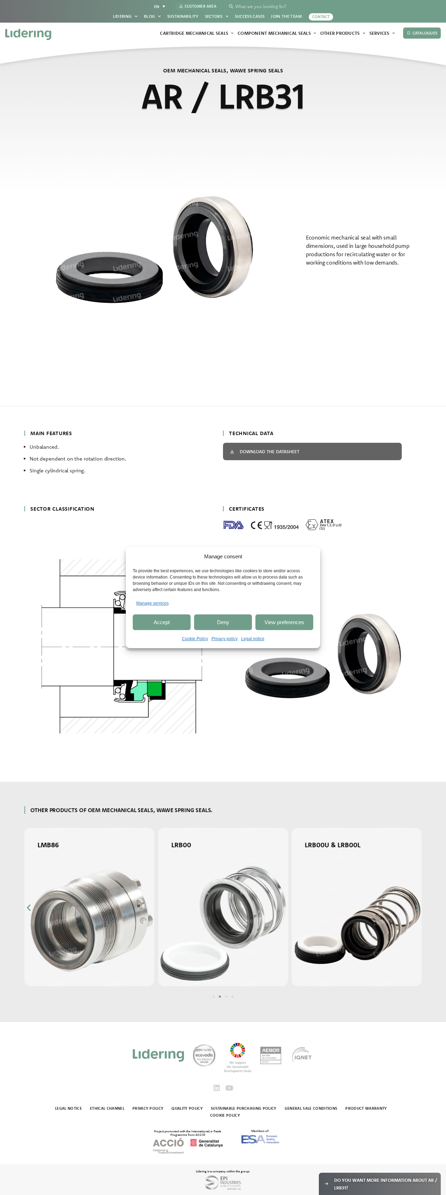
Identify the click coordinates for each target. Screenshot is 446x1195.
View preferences (284, 622)
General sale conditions (311, 1108)
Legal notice (252, 638)
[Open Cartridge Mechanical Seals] (232, 33)
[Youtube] (229, 1088)
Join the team (286, 16)
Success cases (250, 16)
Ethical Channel (107, 1108)
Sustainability (183, 16)
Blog (149, 16)
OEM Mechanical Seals (194, 70)
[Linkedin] (216, 1088)
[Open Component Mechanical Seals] (315, 33)
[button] (28, 907)
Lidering (122, 16)
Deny (223, 622)
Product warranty (366, 1108)
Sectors (214, 16)
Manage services (152, 603)
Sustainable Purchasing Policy (244, 1108)
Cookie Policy (195, 638)
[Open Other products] (364, 33)
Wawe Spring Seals (256, 70)
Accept (162, 622)
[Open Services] (393, 33)
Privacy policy (225, 638)
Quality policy (187, 1108)
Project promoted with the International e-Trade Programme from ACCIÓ (187, 1133)
